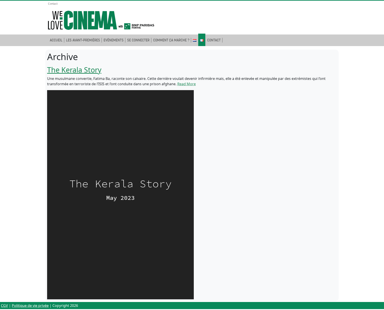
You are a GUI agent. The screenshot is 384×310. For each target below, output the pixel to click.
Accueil (56, 40)
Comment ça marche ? (171, 40)
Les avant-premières (83, 40)
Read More (186, 83)
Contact (53, 4)
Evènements (114, 40)
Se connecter (138, 40)
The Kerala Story (74, 70)
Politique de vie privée (30, 305)
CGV (4, 305)
